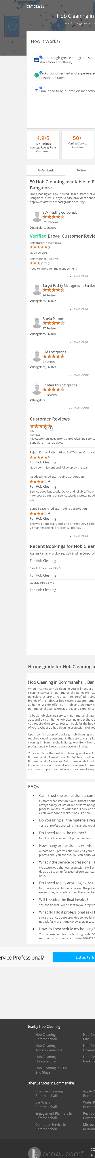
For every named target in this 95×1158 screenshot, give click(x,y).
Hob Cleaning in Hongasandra (47, 1058)
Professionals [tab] (46, 170)
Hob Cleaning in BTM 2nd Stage (51, 1070)
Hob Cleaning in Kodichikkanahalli (48, 1047)
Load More (80, 276)
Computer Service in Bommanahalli (50, 1126)
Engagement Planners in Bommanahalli (53, 1115)
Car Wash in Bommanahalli (46, 1104)
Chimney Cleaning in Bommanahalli (50, 1093)
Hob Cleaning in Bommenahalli (47, 1036)
